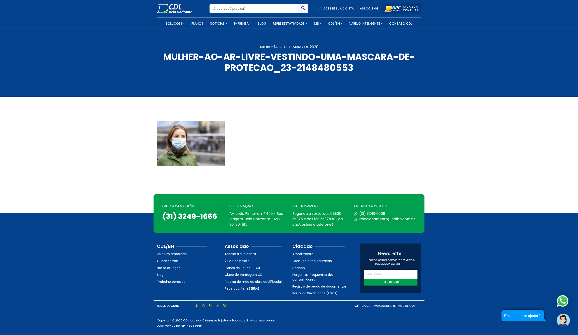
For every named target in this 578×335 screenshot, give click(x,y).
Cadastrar (390, 282)
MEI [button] (316, 23)
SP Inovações (191, 326)
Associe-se (369, 8)
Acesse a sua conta (240, 254)
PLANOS (197, 23)
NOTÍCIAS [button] (217, 23)
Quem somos (168, 261)
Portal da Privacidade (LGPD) (315, 293)
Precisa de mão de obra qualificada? (254, 281)
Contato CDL (400, 23)
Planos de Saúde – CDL (243, 268)
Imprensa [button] (241, 23)
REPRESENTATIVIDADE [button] (289, 23)
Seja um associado (172, 254)
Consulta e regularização (312, 261)
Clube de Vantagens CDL (244, 274)
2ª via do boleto (237, 261)
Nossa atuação (169, 268)
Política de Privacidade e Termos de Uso (384, 306)
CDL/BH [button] (334, 23)
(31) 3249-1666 (189, 216)
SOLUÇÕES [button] (174, 23)
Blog (262, 23)
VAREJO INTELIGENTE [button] (364, 23)
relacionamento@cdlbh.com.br (387, 219)
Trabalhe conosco (171, 281)
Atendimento (302, 254)
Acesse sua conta (338, 8)
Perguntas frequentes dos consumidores (312, 277)
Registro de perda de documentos (319, 286)
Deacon (298, 268)
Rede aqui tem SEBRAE (242, 288)
